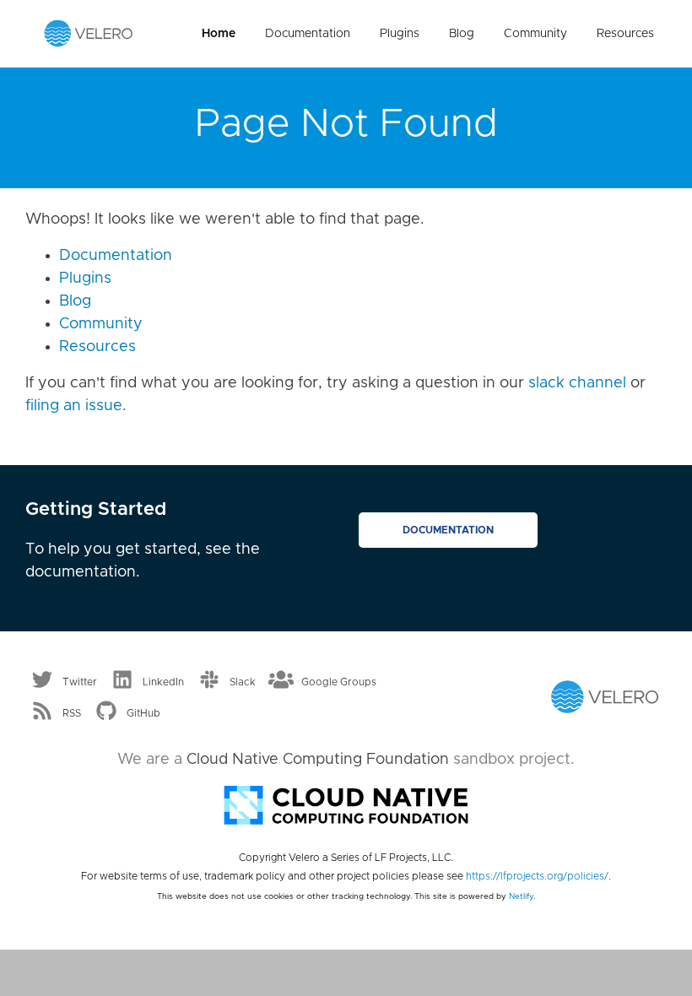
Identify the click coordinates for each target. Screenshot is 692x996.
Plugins (399, 34)
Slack (243, 681)
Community (535, 34)
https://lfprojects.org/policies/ (537, 876)
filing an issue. (76, 406)
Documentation (307, 34)
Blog (461, 34)
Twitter (79, 681)
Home (218, 34)
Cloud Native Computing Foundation (318, 759)
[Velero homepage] (88, 33)
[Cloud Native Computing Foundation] (346, 803)
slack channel (577, 383)
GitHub (143, 713)
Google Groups (338, 681)
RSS (71, 713)
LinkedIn (163, 681)
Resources (625, 34)
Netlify (521, 896)
